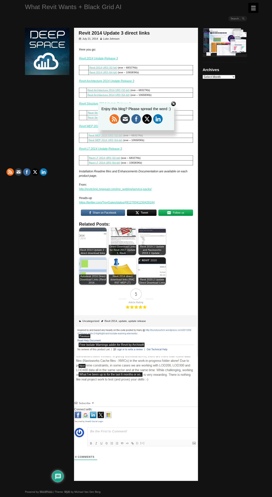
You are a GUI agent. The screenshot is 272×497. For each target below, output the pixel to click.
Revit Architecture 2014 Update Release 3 (106, 81)
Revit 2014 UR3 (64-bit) (103, 72)
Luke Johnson (111, 38)
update (123, 320)
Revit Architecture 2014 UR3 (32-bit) (108, 90)
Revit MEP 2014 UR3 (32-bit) (105, 135)
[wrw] (225, 55)
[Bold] (91, 443)
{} (137, 443)
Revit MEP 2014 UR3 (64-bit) (105, 140)
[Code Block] (127, 443)
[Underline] (101, 443)
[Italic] (96, 443)
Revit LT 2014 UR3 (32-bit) (104, 157)
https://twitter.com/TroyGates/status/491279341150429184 (117, 202)
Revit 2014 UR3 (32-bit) (103, 67)
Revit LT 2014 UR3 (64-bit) (104, 162)
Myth (67, 491)
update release (137, 320)
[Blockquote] (122, 443)
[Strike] (106, 443)
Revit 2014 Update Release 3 (98, 58)
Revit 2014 (111, 320)
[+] (142, 443)
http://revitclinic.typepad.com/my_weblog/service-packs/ (115, 189)
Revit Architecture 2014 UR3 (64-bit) (108, 94)
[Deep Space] (47, 73)
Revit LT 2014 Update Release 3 (100, 148)
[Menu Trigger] (253, 8)
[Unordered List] (117, 443)
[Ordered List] (111, 443)
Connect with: (83, 409)
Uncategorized (90, 320)
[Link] (132, 443)
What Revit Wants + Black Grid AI (73, 6)
